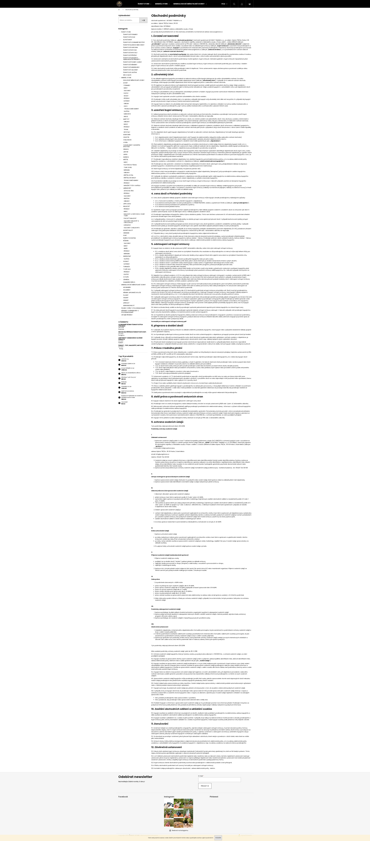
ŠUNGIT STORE (126, 32)
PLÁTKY (126, 93)
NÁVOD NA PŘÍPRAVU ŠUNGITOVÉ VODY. (132, 332)
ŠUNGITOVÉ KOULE (129, 37)
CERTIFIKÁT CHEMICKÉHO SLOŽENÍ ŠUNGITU (130, 338)
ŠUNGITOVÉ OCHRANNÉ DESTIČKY (134, 42)
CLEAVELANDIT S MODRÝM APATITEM (131, 146)
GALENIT (125, 298)
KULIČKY (126, 274)
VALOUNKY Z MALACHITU (132, 228)
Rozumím (218, 838)
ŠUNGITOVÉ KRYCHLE (130, 50)
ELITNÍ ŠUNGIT (127, 40)
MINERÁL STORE (126, 78)
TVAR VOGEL (128, 167)
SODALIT (126, 261)
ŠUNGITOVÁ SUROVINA (130, 47)
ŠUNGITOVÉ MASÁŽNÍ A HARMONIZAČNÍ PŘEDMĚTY (131, 58)
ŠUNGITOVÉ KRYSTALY (130, 53)
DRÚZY (126, 124)
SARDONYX (127, 114)
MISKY (126, 88)
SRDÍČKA (126, 198)
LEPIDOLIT (126, 303)
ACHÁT (125, 83)
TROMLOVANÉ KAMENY (131, 109)
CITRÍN (125, 142)
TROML (126, 129)
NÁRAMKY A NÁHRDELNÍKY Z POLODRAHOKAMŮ (130, 311)
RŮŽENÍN (125, 241)
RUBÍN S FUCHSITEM (129, 238)
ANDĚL (126, 248)
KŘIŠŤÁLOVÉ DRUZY (130, 178)
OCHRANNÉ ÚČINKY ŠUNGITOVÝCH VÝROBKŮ (130, 325)
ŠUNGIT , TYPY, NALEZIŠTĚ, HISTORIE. (131, 345)
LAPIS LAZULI (127, 204)
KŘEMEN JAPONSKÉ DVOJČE (132, 292)
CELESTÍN (126, 137)
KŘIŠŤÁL (125, 160)
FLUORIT (125, 295)
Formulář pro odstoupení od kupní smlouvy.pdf (169, 321)
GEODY (126, 96)
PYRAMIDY (127, 85)
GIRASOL (126, 149)
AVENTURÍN (126, 135)
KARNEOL (126, 157)
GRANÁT (126, 300)
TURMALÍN (126, 267)
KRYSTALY (127, 132)
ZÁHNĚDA (126, 280)
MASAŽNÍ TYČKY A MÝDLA (132, 185)
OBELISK (126, 104)
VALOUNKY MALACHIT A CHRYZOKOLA (131, 222)
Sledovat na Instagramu (180, 830)
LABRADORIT (127, 188)
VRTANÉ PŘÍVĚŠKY (127, 315)
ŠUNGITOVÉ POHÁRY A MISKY (132, 62)
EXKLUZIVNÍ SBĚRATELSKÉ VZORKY (133, 80)
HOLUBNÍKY (126, 290)
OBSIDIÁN (126, 233)
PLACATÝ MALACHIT (130, 218)
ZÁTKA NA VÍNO (129, 191)
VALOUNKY (127, 91)
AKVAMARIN (127, 287)
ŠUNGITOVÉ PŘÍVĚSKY (130, 55)
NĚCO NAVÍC (127, 75)
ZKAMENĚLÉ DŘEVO (129, 282)
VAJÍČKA (126, 111)
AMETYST (126, 119)
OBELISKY (127, 122)
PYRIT (125, 235)
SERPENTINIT (127, 256)
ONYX (125, 106)
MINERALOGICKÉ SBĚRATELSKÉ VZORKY (133, 285)
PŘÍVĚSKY (127, 98)
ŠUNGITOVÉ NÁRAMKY (130, 65)
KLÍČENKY (127, 101)
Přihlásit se (205, 786)
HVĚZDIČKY (127, 225)
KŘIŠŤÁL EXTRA (128, 175)
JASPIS (125, 154)
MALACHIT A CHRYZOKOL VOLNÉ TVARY (134, 215)
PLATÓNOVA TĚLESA (130, 165)
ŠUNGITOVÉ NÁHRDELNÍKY (131, 67)
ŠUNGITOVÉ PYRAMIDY (130, 34)
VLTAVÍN (126, 277)
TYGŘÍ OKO (127, 269)
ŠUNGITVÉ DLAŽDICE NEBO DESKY (133, 45)
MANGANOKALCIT (129, 305)
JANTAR (125, 152)
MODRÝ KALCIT (128, 230)
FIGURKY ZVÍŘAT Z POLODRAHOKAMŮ (133, 308)
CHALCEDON (127, 140)
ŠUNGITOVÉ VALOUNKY (130, 70)
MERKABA (127, 170)
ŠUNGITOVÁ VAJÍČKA (130, 72)
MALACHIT (126, 206)
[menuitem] (144, 4)
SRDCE (126, 116)
